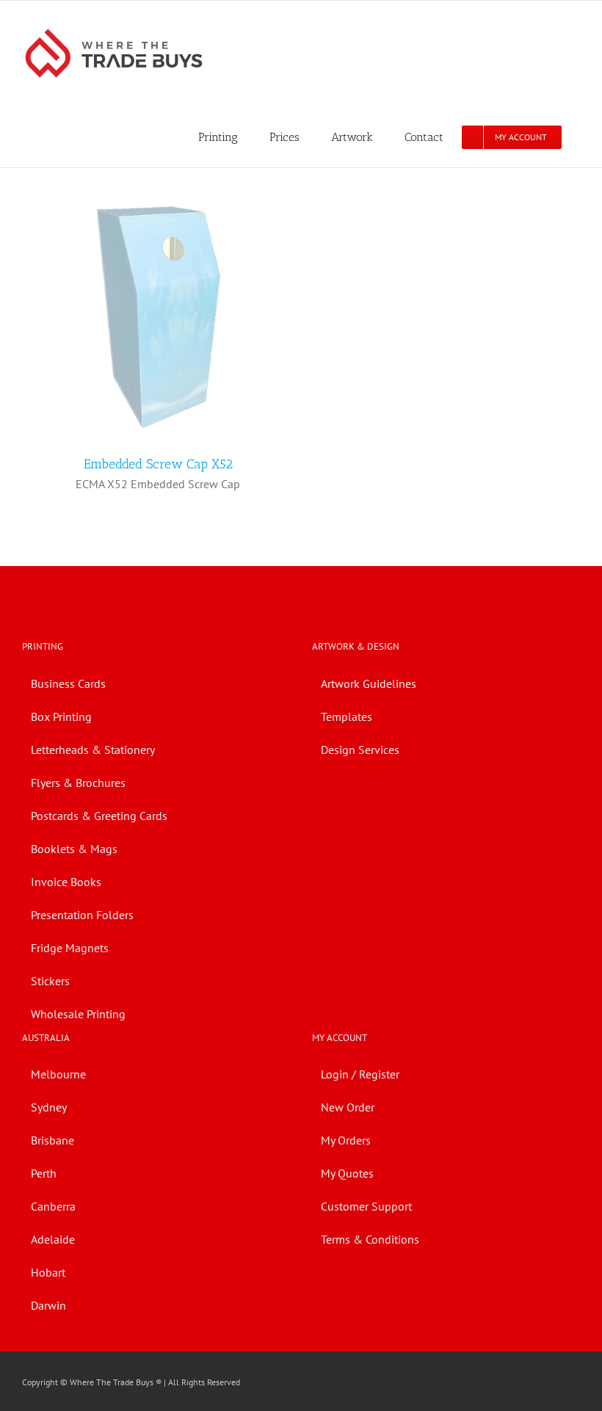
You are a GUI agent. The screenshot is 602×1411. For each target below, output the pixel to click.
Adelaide (53, 1239)
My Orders (346, 1140)
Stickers (50, 980)
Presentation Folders (82, 914)
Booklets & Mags (74, 848)
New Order (347, 1107)
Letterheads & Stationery (93, 749)
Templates (346, 716)
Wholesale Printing (78, 1013)
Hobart (48, 1272)
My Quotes (347, 1173)
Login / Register (360, 1074)
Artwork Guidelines (368, 683)
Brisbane (52, 1140)
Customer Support (366, 1206)
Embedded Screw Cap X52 (158, 464)
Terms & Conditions (370, 1239)
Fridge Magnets (70, 947)
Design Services (360, 749)
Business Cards (68, 683)
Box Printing (61, 716)
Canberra (53, 1206)
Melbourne (58, 1074)
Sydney (49, 1107)
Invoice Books (66, 881)
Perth (44, 1173)
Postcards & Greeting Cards (99, 815)
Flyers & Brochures (78, 782)
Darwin (48, 1305)
